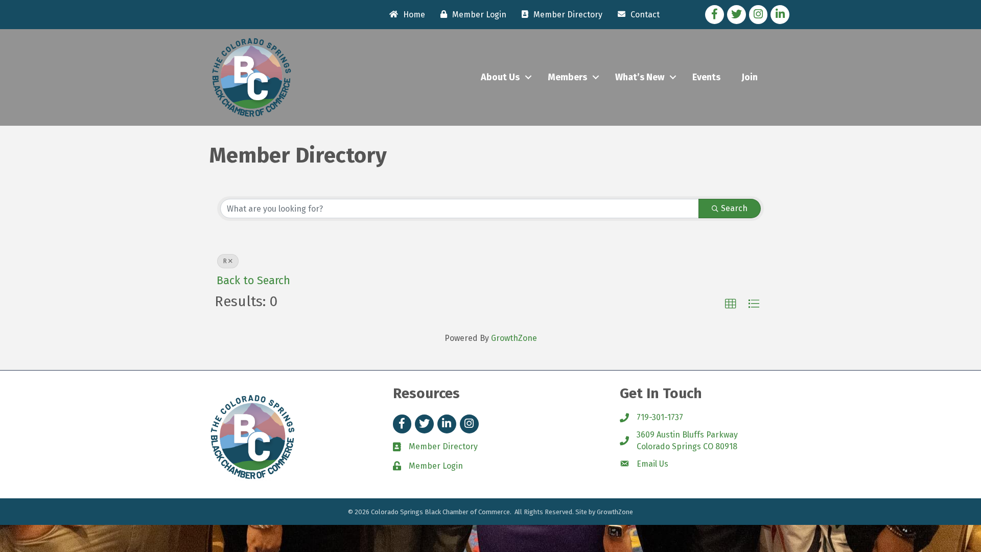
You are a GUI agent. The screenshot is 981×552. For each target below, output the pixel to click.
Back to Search (253, 280)
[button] (730, 304)
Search (734, 208)
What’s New (639, 77)
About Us (500, 77)
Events (706, 77)
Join (749, 77)
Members (567, 77)
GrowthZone (514, 338)
